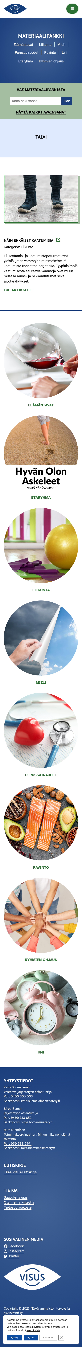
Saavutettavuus (15, 1197)
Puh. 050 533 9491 (17, 1144)
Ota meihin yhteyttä (19, 1202)
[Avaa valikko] (72, 9)
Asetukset (48, 1337)
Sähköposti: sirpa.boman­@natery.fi (28, 1122)
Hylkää (30, 1337)
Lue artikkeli (17, 290)
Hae (67, 101)
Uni (64, 52)
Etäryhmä (25, 61)
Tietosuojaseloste (17, 1207)
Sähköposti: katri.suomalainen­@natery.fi (32, 1101)
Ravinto (50, 52)
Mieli (61, 44)
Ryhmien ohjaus (51, 61)
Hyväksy (14, 1337)
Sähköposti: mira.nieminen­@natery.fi (29, 1148)
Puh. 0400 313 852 (17, 1118)
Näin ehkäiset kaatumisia (29, 240)
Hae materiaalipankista (41, 89)
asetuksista (33, 1330)
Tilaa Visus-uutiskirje (20, 1172)
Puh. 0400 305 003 (18, 1096)
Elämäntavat (23, 44)
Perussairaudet (26, 52)
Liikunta (45, 44)
